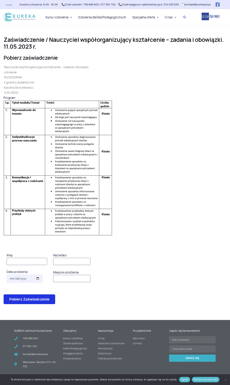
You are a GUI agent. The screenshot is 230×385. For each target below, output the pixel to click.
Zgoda (184, 379)
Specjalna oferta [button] (143, 17)
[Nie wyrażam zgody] (225, 379)
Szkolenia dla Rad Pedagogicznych (102, 17)
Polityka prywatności (206, 379)
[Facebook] (217, 4)
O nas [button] (169, 17)
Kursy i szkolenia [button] (57, 17)
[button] (70, 17)
